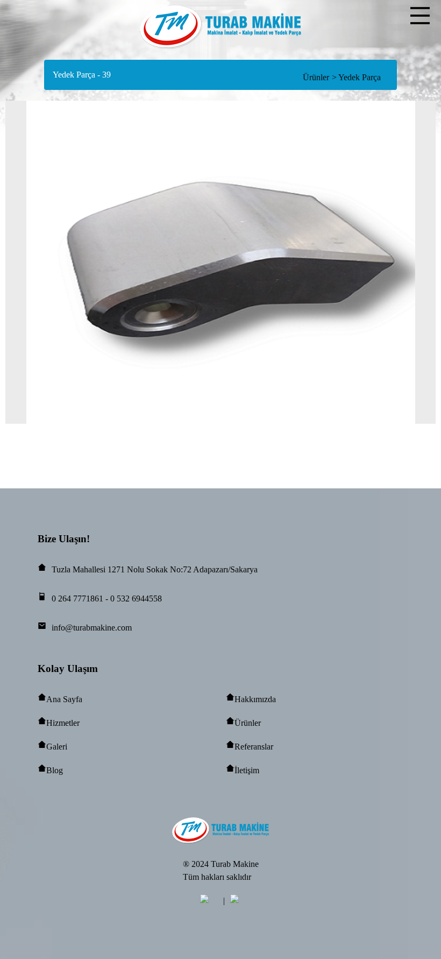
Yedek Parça (356, 77)
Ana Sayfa (64, 699)
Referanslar (253, 746)
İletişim (246, 770)
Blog (54, 770)
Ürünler (316, 77)
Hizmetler (63, 722)
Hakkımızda (255, 699)
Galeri (56, 746)
